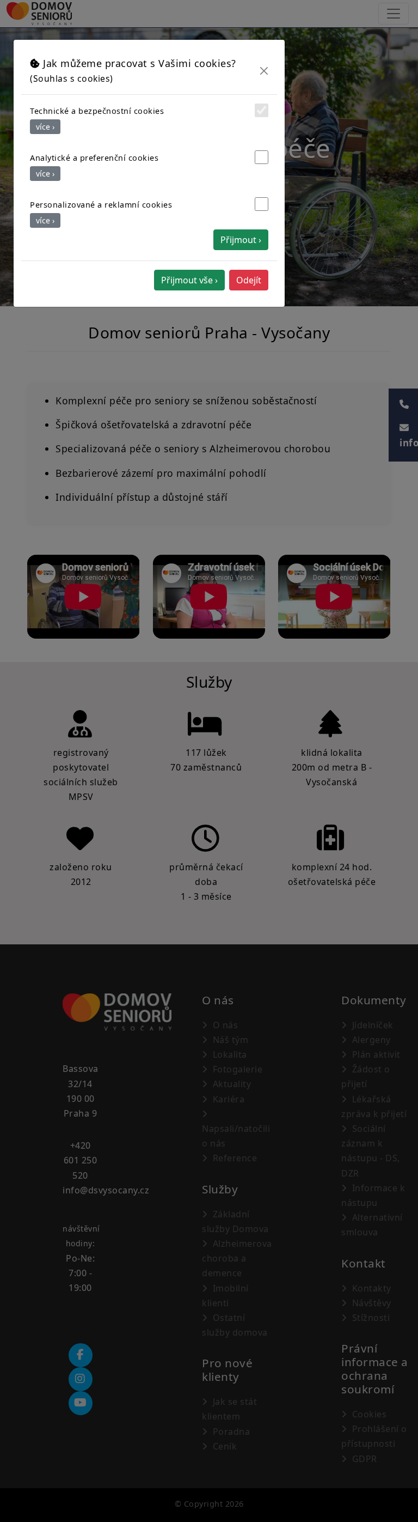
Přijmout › (240, 240)
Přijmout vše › (189, 280)
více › (45, 127)
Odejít (248, 280)
